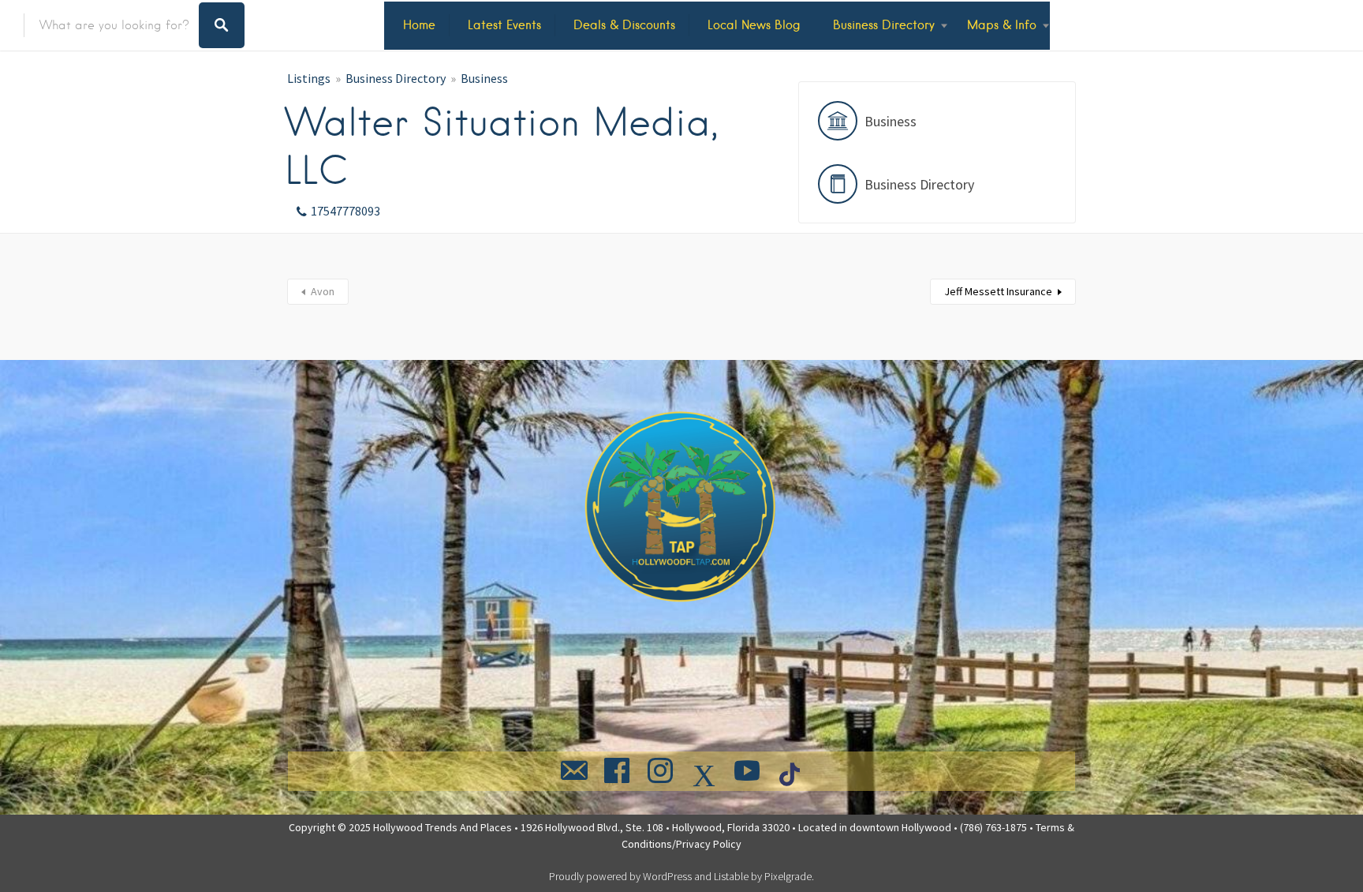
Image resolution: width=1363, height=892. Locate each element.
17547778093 (345, 211)
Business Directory (884, 24)
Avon (322, 291)
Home (419, 24)
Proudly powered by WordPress (620, 876)
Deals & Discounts (624, 24)
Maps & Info (1001, 24)
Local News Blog (754, 24)
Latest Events (504, 24)
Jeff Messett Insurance (998, 291)
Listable (731, 876)
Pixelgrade (788, 876)
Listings (308, 78)
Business (484, 78)
